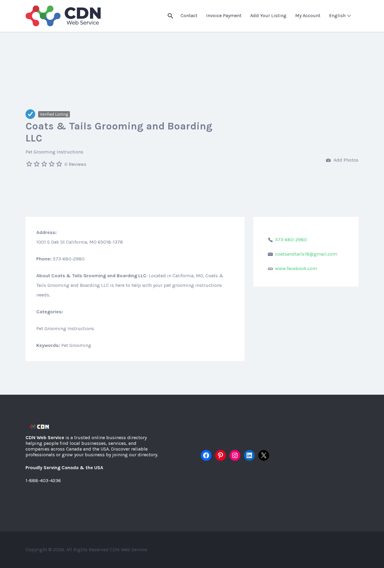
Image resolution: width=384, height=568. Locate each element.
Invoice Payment (224, 15)
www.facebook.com (296, 268)
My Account (307, 15)
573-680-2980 (291, 239)
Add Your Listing (268, 15)
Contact (189, 15)
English (337, 15)
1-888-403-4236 (43, 480)
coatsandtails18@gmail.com (306, 254)
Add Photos (345, 160)
